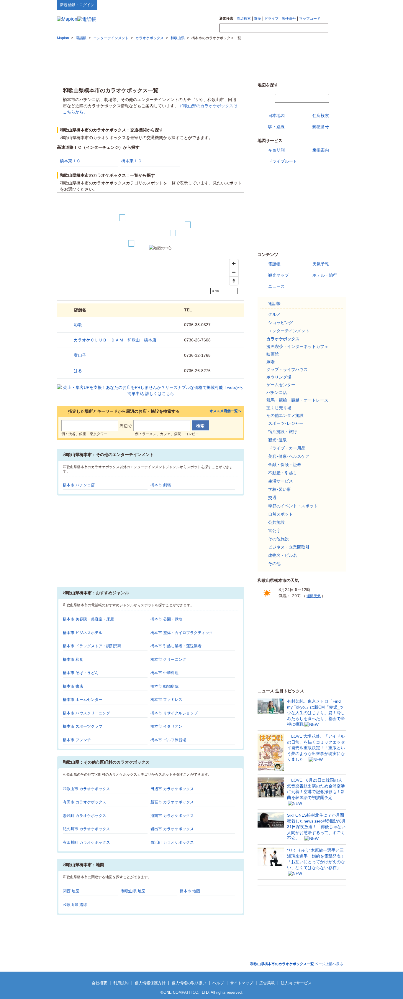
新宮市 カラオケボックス (172, 802)
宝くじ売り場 (278, 407)
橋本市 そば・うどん (81, 673)
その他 (274, 563)
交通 (272, 497)
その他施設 (278, 538)
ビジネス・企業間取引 (288, 547)
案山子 (80, 355)
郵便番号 (289, 18)
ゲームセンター (280, 384)
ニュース (276, 286)
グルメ (274, 314)
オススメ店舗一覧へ (225, 411)
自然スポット (280, 514)
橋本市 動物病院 (164, 686)
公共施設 (276, 522)
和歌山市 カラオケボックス (86, 789)
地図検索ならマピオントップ (288, 4)
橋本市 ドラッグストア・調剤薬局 (92, 646)
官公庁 (274, 530)
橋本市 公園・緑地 (166, 619)
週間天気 (314, 596)
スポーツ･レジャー (285, 423)
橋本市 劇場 (160, 485)
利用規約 (121, 983)
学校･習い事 (279, 489)
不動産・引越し (282, 472)
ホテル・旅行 (324, 275)
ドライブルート (282, 161)
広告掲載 (267, 983)
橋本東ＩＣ (70, 160)
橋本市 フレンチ (77, 740)
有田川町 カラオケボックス (86, 842)
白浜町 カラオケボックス (172, 842)
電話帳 (274, 264)
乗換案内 (320, 150)
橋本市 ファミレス (166, 699)
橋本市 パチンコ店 (79, 485)
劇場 (270, 361)
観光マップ (278, 275)
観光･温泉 (277, 439)
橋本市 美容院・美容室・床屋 (88, 619)
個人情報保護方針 (150, 983)
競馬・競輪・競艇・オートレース (297, 400)
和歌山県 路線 (75, 904)
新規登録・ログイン (77, 5)
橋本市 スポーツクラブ (82, 726)
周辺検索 (244, 18)
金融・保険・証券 (284, 464)
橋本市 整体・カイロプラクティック (181, 632)
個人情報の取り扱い (189, 983)
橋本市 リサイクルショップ (174, 713)
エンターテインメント (288, 330)
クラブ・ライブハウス (287, 369)
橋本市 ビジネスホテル (82, 632)
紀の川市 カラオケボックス (86, 829)
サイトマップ (336, 4)
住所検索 (320, 115)
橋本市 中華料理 (164, 673)
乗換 (257, 18)
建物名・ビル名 (282, 555)
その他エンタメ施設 (285, 415)
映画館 (272, 354)
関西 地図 (71, 891)
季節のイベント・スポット (293, 505)
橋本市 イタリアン (166, 726)
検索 (337, 28)
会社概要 (99, 983)
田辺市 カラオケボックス (172, 789)
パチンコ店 (276, 392)
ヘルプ (318, 4)
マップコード (309, 18)
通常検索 (226, 18)
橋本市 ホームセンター (82, 699)
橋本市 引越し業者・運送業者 (176, 646)
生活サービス (280, 481)
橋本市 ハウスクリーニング (86, 713)
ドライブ (271, 18)
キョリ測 (276, 150)
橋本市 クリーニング (168, 659)
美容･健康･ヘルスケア (288, 456)
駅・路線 (276, 126)
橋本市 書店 (73, 686)
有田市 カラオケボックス (84, 802)
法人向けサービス (296, 983)
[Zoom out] (234, 272)
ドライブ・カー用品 (286, 448)
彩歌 (78, 324)
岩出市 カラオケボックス (172, 829)
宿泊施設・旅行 (282, 431)
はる (78, 370)
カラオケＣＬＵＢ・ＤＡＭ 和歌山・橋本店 (115, 340)
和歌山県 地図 (133, 891)
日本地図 (276, 115)
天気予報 (320, 264)
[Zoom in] (234, 263)
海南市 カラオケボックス (172, 815)
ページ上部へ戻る (296, 964)
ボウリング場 (278, 377)
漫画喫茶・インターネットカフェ (297, 346)
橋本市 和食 (73, 659)
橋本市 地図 (190, 891)
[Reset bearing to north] (234, 280)
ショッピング (280, 322)
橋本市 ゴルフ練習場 (168, 740)
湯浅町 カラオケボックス (84, 815)
